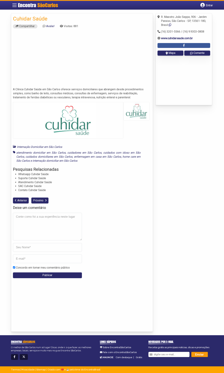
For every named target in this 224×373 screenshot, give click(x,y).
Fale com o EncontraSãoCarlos (120, 352)
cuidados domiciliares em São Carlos (49, 156)
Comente (199, 53)
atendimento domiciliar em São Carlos (41, 152)
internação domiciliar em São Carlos (55, 160)
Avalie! (50, 26)
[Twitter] (24, 357)
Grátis (139, 357)
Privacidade (28, 369)
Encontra (38, 5)
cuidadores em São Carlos (84, 152)
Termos (15, 369)
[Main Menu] (14, 5)
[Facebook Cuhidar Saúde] (184, 45)
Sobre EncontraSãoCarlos (117, 347)
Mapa (172, 53)
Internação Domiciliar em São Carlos (39, 147)
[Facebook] (14, 357)
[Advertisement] (82, 59)
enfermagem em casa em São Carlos (97, 156)
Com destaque (124, 357)
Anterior (22, 200)
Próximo (38, 200)
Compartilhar (27, 26)
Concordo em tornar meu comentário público (43, 267)
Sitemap (41, 369)
